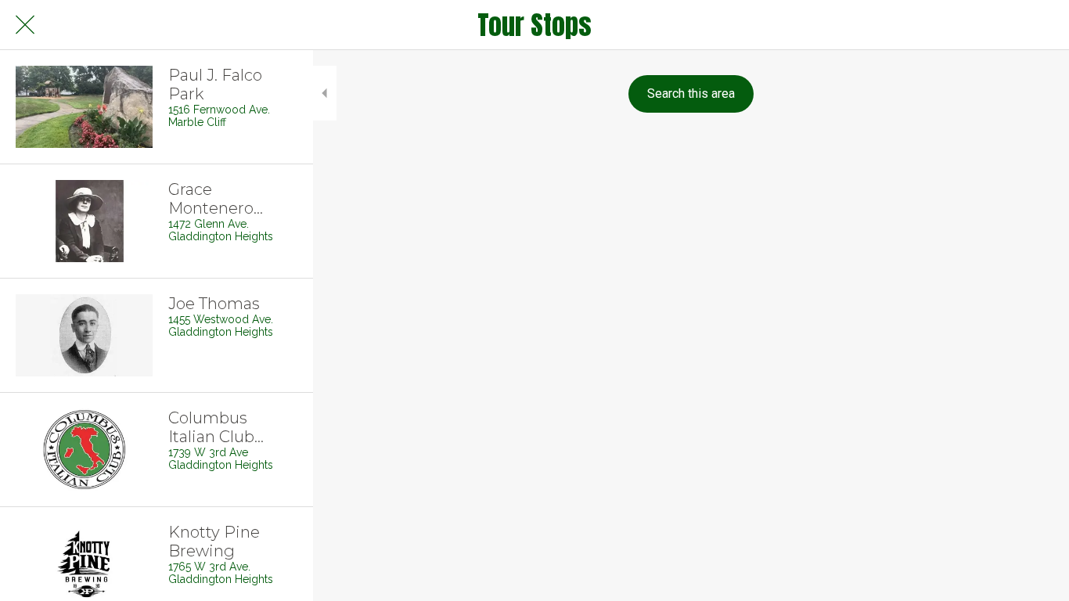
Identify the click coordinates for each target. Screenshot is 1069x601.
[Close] (25, 25)
